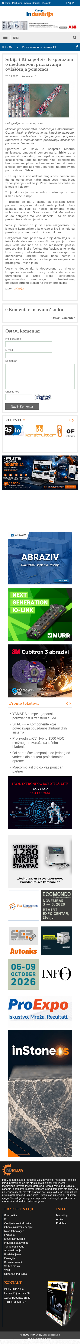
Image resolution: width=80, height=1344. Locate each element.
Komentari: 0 (29, 76)
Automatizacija (12, 1250)
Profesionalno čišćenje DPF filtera (28, 47)
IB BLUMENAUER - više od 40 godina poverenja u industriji (41, 769)
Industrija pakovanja (16, 1242)
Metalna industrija (14, 1238)
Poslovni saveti (13, 1262)
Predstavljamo (12, 1254)
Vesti (7, 1270)
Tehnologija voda (14, 1246)
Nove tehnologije (14, 1231)
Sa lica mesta (12, 1266)
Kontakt (36, 3)
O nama (6, 3)
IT (5, 1219)
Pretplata (46, 3)
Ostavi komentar (63, 318)
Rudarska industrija (15, 1274)
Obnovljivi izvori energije (18, 1227)
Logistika (9, 1235)
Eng (16, 37)
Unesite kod (12, 391)
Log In (70, 2)
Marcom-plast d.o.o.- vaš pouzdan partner (37, 759)
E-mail (9, 349)
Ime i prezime (13, 338)
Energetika (10, 1215)
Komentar (11, 360)
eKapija (19, 288)
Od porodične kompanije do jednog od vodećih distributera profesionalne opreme (41, 746)
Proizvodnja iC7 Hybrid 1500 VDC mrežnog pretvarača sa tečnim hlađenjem (38, 732)
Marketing (17, 3)
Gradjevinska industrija (17, 1223)
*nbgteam (47, 1338)
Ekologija (9, 1258)
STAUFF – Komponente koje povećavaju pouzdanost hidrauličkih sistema (39, 718)
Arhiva (27, 3)
